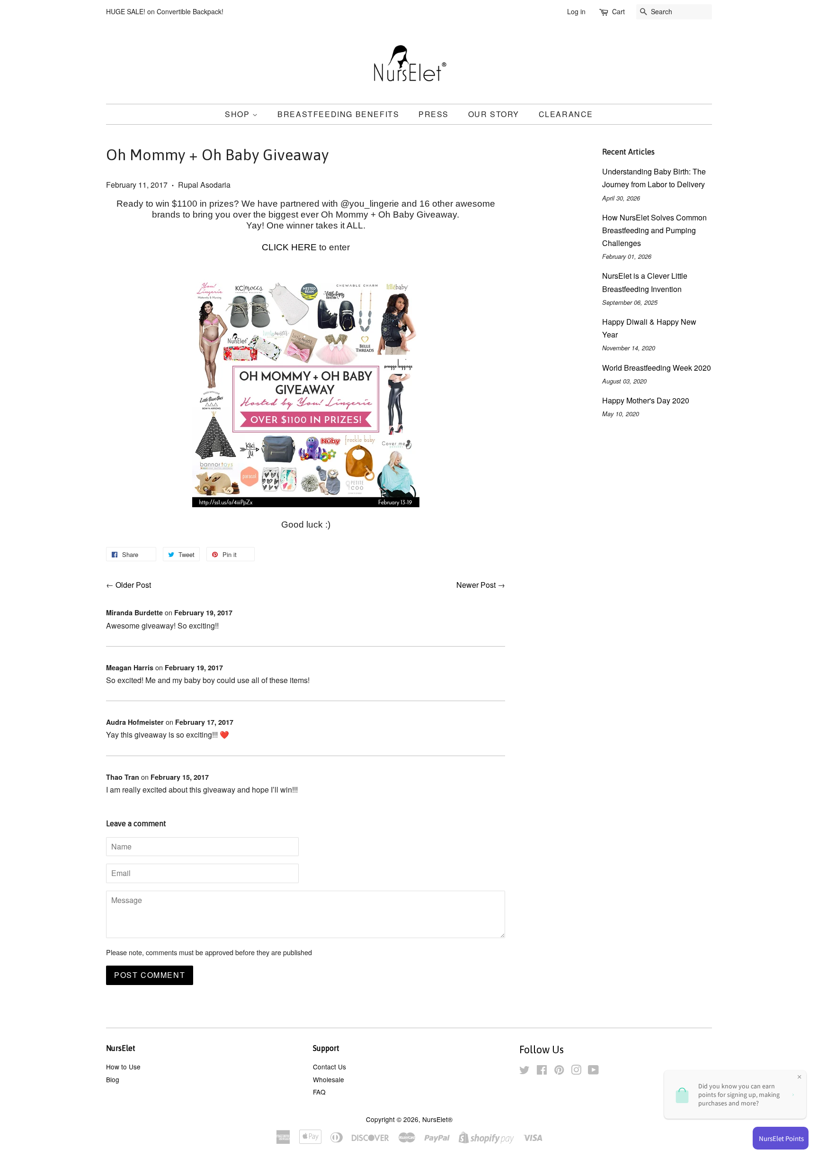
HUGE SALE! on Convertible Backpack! (164, 11)
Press (433, 114)
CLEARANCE (566, 114)
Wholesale (328, 1079)
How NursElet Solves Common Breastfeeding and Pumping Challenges (654, 230)
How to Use (123, 1066)
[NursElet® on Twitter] (524, 1071)
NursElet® (437, 1119)
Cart (618, 11)
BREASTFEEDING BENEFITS (338, 114)
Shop (238, 114)
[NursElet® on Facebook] (541, 1071)
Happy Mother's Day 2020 (645, 400)
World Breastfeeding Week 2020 (656, 367)
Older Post (133, 584)
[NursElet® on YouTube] (593, 1071)
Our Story (493, 114)
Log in (576, 11)
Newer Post (476, 584)
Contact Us (329, 1066)
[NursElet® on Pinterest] (559, 1071)
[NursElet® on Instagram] (576, 1071)
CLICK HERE (290, 247)
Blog (112, 1079)
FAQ (319, 1091)
